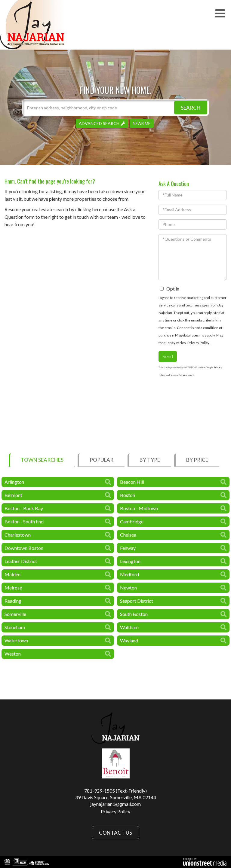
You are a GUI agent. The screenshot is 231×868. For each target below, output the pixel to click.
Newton (128, 587)
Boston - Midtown (139, 508)
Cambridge (131, 521)
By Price (197, 460)
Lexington (130, 561)
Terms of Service (178, 374)
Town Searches (42, 460)
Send (167, 356)
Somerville (15, 614)
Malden (12, 574)
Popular (101, 460)
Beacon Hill (132, 482)
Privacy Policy (198, 342)
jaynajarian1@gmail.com (115, 804)
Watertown (16, 640)
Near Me (142, 123)
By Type (150, 460)
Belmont (13, 495)
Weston (13, 653)
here (96, 209)
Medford (129, 574)
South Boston (134, 614)
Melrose (13, 587)
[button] (190, 107)
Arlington (14, 482)
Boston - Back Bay (24, 508)
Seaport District (136, 601)
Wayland (129, 640)
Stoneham (15, 627)
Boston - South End (24, 521)
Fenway (128, 548)
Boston (127, 495)
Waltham (129, 627)
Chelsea (128, 535)
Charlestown (18, 535)
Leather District (21, 561)
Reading (13, 601)
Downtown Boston (24, 548)
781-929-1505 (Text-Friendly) (115, 790)
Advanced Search (99, 123)
